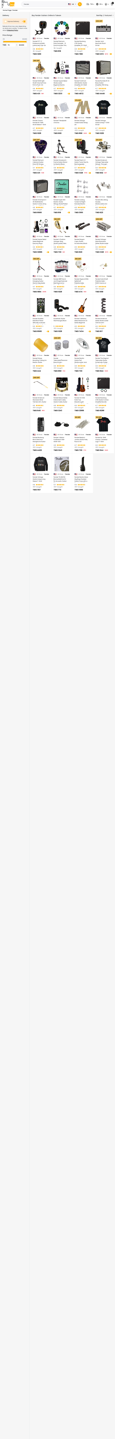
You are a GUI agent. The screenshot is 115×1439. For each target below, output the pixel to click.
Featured (108, 15)
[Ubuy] (11, 4)
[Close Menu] (2, 4)
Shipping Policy (12, 30)
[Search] (80, 4)
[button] (90, 4)
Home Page (7, 10)
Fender (46, 38)
